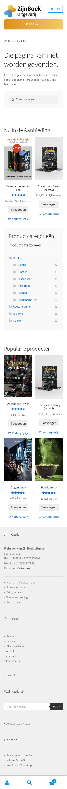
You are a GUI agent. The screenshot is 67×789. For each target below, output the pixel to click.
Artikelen (11, 651)
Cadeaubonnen (22, 306)
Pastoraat (24, 285)
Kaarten (18, 320)
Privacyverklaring (16, 587)
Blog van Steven (16, 646)
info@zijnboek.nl (23, 568)
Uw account (13, 661)
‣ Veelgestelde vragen (17, 723)
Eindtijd (22, 272)
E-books (18, 313)
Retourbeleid (14, 602)
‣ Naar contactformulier (18, 755)
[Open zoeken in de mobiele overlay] (33, 706)
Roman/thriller (27, 299)
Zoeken (29, 783)
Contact (11, 656)
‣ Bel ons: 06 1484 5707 (17, 760)
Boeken (18, 258)
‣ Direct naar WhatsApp (18, 765)
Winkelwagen (46, 779)
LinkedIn (11, 675)
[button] (18, 219)
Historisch (24, 279)
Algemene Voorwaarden (21, 582)
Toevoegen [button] (18, 209)
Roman (22, 292)
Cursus (22, 265)
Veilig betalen (14, 592)
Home (11, 41)
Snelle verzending (17, 597)
